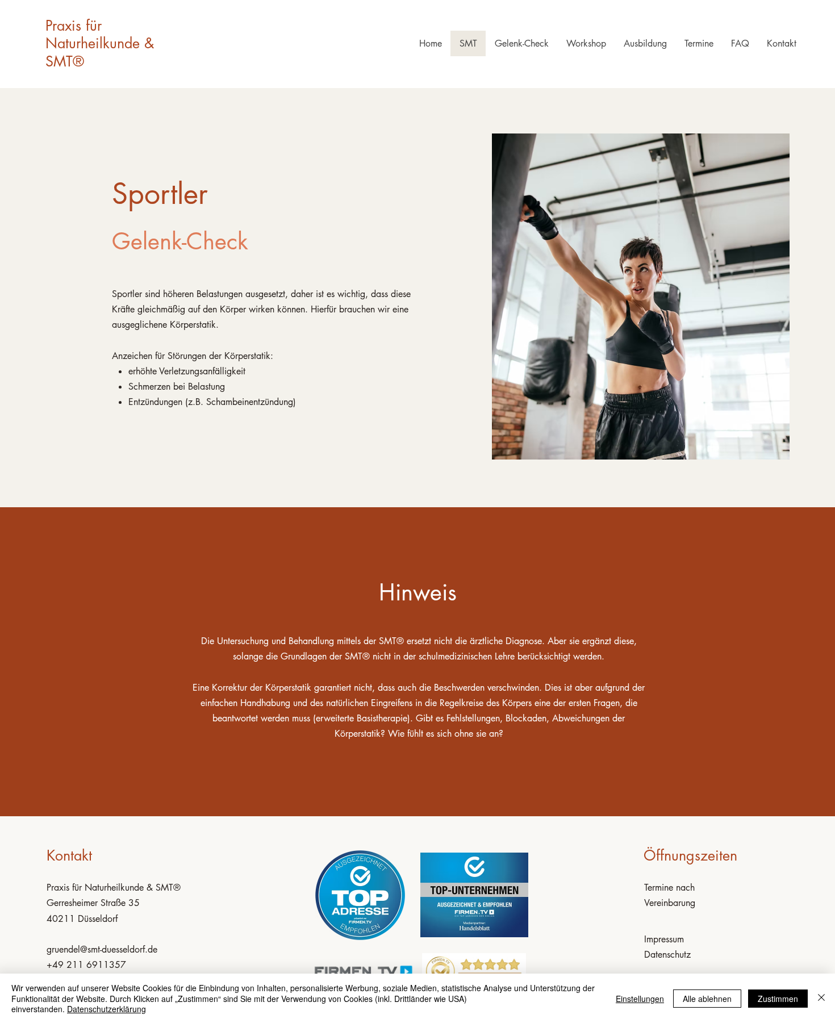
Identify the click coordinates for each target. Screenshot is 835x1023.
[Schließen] (821, 998)
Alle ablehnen (707, 998)
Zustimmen (778, 998)
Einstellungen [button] (640, 998)
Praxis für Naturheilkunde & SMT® (99, 43)
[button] (586, 43)
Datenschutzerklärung (106, 1008)
